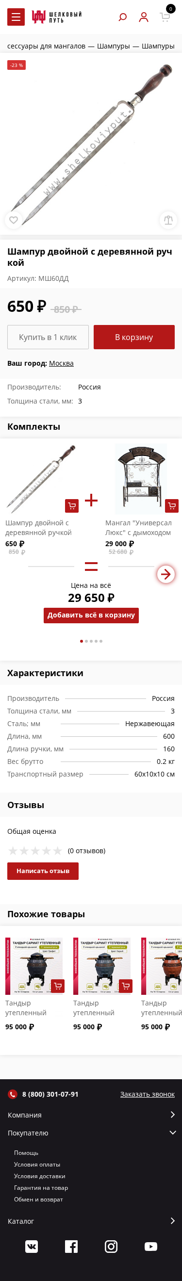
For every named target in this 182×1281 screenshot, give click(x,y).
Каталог (21, 1221)
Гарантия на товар (41, 1188)
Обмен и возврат (38, 1199)
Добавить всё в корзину (91, 614)
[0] (165, 17)
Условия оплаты (37, 1164)
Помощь (26, 1153)
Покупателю (28, 1133)
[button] (81, 641)
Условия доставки (40, 1176)
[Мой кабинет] (143, 17)
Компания (25, 1115)
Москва (61, 363)
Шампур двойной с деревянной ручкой (38, 527)
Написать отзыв (43, 870)
